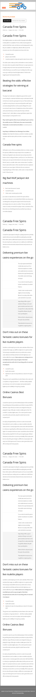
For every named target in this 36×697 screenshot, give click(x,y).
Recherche (7, 21)
